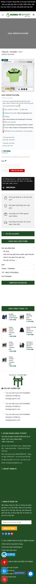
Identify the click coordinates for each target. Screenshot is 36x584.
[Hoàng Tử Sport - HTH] (18, 14)
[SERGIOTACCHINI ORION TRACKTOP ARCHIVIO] (22, 330)
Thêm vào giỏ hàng (16, 170)
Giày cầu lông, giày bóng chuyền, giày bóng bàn (18, 254)
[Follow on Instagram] (6, 533)
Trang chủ (5, 52)
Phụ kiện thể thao (9, 260)
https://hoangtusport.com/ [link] (24, 113)
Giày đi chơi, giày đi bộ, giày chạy (14, 257)
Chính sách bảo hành (9, 550)
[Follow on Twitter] (9, 533)
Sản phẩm (13, 52)
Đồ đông (6, 251)
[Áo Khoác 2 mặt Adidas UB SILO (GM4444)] (22, 345)
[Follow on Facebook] (3, 533)
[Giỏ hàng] (33, 15)
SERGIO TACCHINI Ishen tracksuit (29, 316)
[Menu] (3, 14)
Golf (3, 265)
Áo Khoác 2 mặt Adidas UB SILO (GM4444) (29, 344)
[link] (17, 119)
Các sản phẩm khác (8, 248)
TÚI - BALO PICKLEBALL (10, 272)
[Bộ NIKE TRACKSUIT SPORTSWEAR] (4, 317)
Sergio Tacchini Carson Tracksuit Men (11, 330)
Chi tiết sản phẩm (12, 234)
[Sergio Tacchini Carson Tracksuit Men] (4, 330)
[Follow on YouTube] (12, 533)
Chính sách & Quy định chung (12, 544)
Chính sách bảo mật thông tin (12, 547)
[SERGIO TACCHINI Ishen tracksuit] (22, 317)
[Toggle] (3, 234)
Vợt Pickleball (6, 276)
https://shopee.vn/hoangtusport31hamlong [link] (21, 127)
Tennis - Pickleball (8, 269)
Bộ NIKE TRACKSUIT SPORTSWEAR (13, 315)
